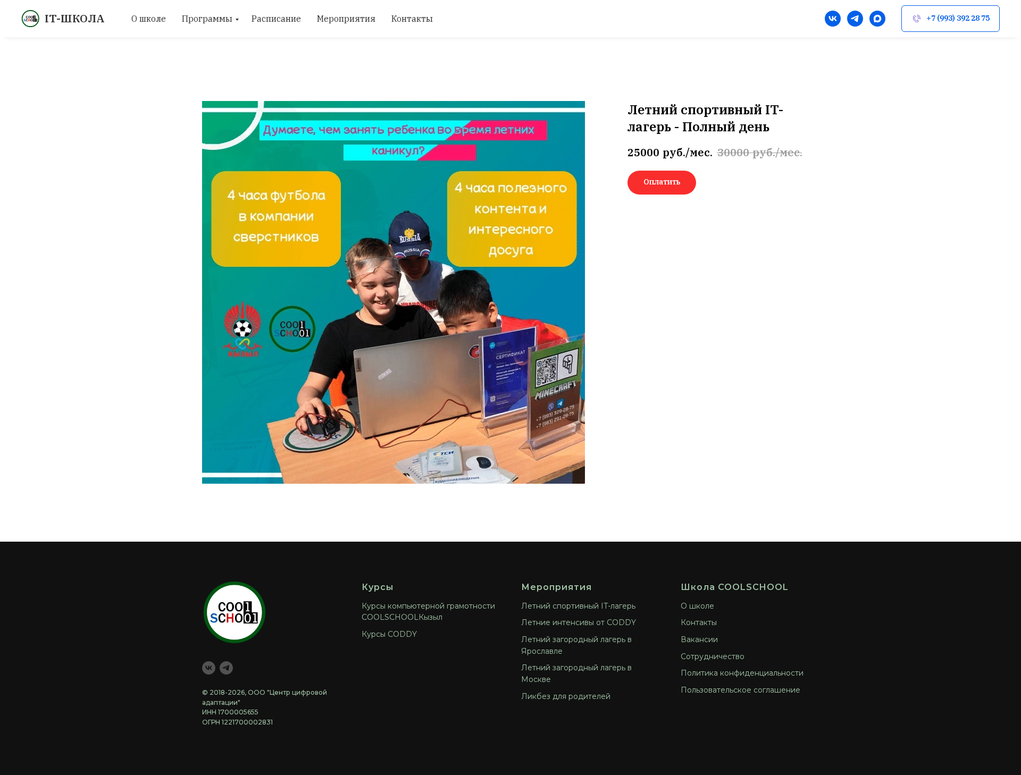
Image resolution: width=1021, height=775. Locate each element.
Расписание (276, 18)
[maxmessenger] (877, 19)
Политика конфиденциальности (742, 673)
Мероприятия (346, 18)
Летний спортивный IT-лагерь (578, 606)
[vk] (833, 19)
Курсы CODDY (389, 634)
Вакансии (699, 639)
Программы (207, 18)
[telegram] (855, 19)
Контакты (412, 18)
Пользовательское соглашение (740, 690)
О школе (148, 18)
